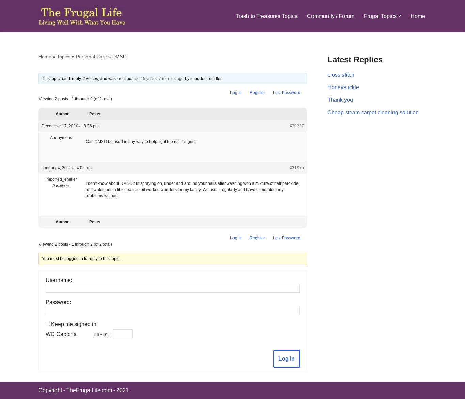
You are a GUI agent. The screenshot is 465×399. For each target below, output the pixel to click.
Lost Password (286, 92)
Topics (63, 56)
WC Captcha (61, 334)
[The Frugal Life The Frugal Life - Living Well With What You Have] (82, 16)
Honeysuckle (343, 87)
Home (418, 16)
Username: (59, 280)
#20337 (297, 126)
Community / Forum (330, 16)
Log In (236, 92)
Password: (58, 302)
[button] (399, 16)
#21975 (297, 167)
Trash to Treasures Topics (267, 16)
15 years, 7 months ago (162, 78)
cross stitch (340, 75)
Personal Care (91, 56)
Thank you (340, 100)
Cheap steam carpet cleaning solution (373, 112)
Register (257, 92)
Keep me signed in (73, 324)
